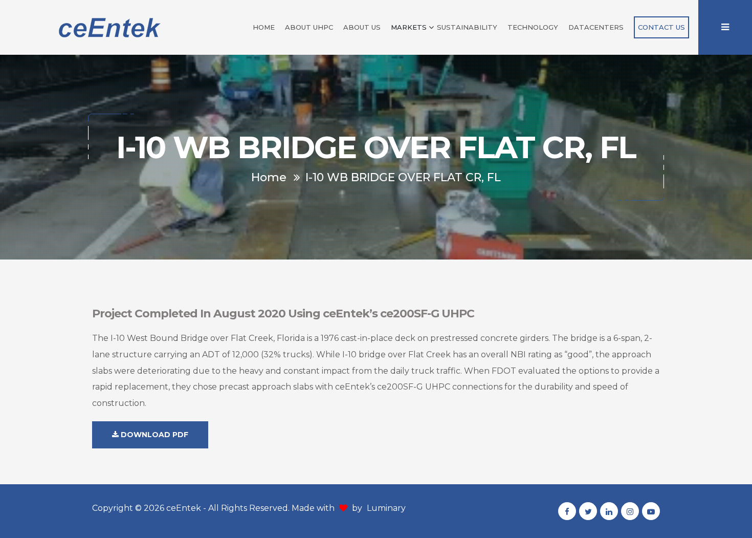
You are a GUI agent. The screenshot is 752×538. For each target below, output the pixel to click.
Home (264, 27)
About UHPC (309, 27)
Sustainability (467, 27)
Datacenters (596, 27)
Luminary (386, 508)
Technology (532, 27)
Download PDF (153, 434)
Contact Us (661, 27)
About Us (362, 27)
